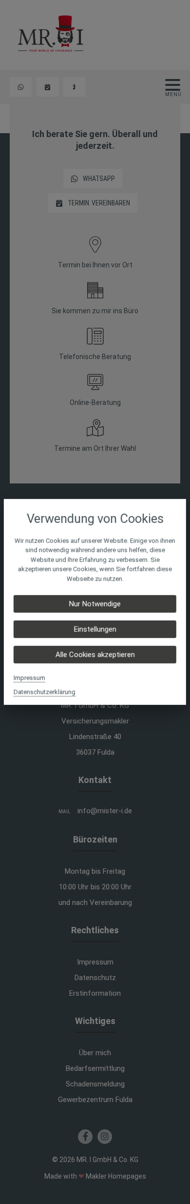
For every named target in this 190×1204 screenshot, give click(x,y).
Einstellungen (95, 629)
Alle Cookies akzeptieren (94, 654)
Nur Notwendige (95, 604)
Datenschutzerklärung (45, 692)
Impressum (29, 678)
